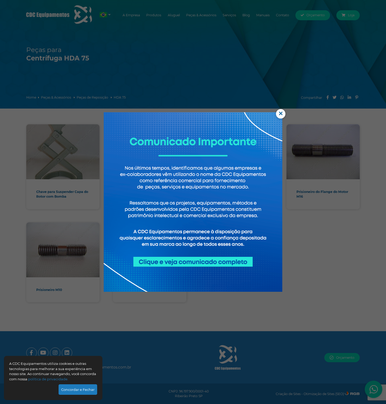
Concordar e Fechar (78, 389)
